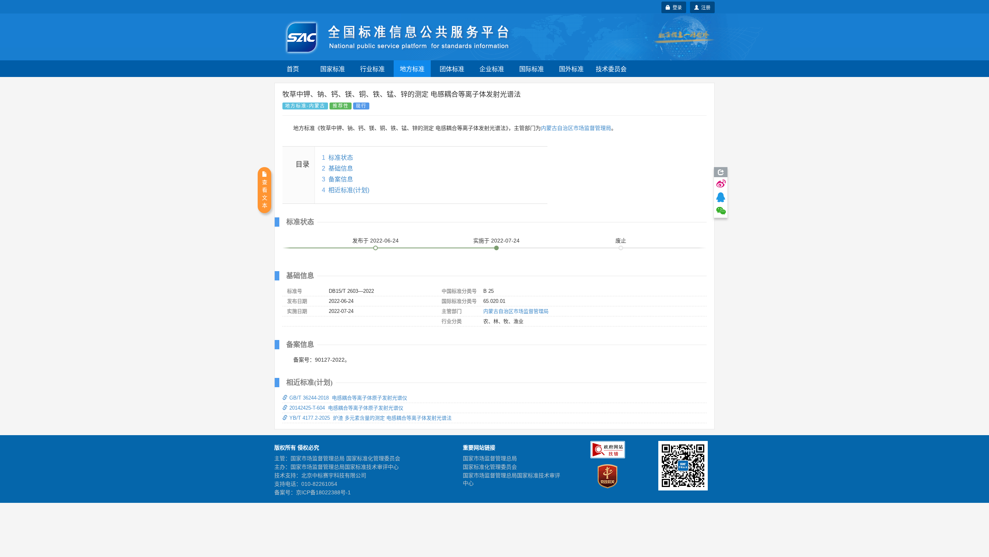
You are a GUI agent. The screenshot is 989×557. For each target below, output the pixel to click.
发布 (375, 240)
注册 (704, 7)
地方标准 (412, 68)
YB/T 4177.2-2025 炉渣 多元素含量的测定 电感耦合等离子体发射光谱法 (370, 418)
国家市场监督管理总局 (490, 458)
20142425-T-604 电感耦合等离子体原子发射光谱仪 (346, 408)
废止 (620, 240)
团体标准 (452, 68)
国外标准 (571, 68)
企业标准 (491, 68)
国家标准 (332, 68)
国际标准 (531, 68)
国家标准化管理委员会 (490, 467)
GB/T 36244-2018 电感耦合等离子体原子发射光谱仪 (348, 398)
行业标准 (372, 68)
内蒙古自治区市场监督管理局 (576, 128)
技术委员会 (611, 68)
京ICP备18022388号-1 (323, 492)
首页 (293, 68)
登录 (676, 7)
